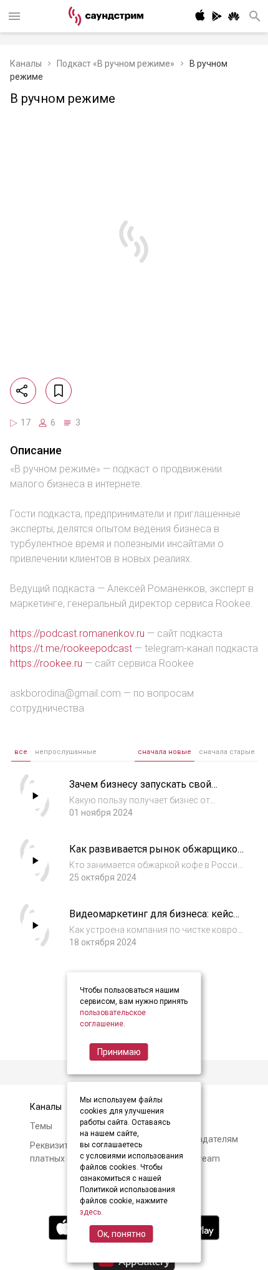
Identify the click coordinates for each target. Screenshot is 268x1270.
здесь (90, 1212)
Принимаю (119, 1052)
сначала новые (164, 752)
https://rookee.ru (46, 663)
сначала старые (227, 752)
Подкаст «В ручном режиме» (116, 64)
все (20, 752)
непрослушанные (66, 752)
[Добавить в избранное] (58, 391)
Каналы (26, 64)
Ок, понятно (121, 1234)
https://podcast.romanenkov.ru (77, 633)
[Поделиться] (23, 391)
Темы (41, 1126)
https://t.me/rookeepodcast (71, 648)
